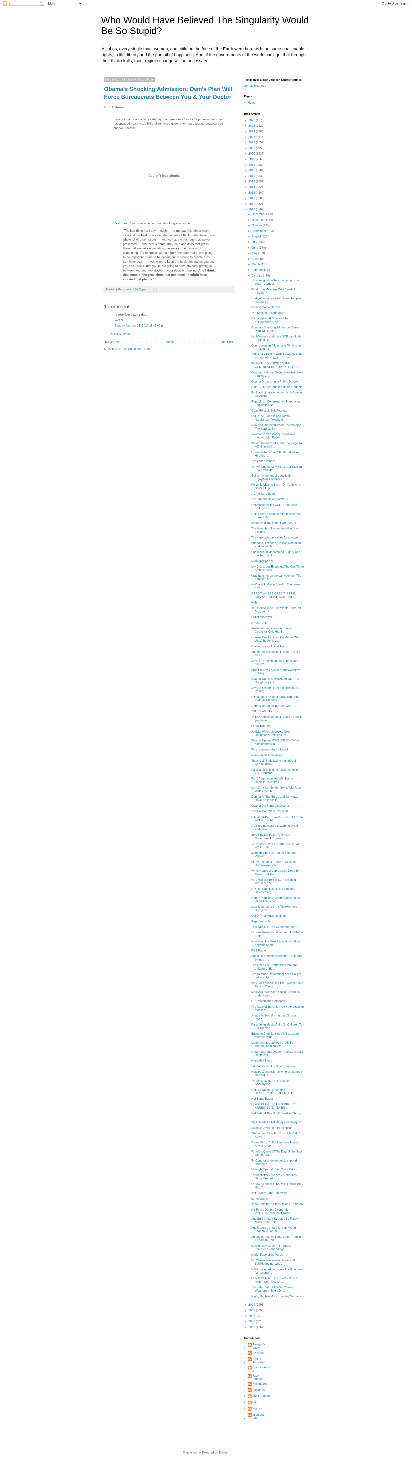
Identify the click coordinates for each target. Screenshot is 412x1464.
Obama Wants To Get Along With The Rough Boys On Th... (275, 680)
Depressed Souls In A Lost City (271, 706)
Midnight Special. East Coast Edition (274, 1169)
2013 (252, 192)
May (255, 253)
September (259, 231)
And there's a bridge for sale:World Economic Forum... (273, 1229)
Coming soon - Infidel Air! (267, 646)
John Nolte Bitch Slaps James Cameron (277, 1204)
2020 (252, 153)
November (259, 219)
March (256, 264)
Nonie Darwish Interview (267, 755)
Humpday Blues (261, 1060)
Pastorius (258, 1390)
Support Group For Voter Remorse (273, 1066)
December (259, 214)
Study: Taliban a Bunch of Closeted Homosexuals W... (274, 863)
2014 (252, 187)
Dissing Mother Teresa (265, 307)
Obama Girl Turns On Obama (270, 805)
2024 (252, 131)
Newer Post (112, 342)
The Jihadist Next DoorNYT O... (271, 499)
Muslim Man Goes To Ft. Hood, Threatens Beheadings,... (271, 1247)
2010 (252, 209)
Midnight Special (262, 561)
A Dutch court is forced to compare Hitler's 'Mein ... (273, 890)
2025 (252, 125)
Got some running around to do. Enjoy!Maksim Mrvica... (271, 477)
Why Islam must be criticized (269, 749)
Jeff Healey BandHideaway (269, 1193)
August (257, 236)
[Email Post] (155, 289)
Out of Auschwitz (262, 617)
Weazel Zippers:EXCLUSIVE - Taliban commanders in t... (275, 742)
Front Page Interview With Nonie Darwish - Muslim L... (272, 780)
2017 (252, 170)
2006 (252, 1321)
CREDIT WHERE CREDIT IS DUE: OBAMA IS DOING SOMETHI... (273, 595)
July (255, 242)
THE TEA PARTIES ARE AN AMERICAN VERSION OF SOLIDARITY (276, 356)
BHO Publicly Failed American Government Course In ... (270, 836)
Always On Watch (259, 1346)
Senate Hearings (255, 85)
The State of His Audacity (267, 313)
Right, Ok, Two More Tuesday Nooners (276, 1296)
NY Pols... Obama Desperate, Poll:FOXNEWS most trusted (271, 1211)
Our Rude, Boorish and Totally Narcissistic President (270, 417)
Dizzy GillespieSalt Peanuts (269, 410)
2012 (252, 198)
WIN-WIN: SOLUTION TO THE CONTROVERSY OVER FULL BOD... (277, 365)
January (257, 275)
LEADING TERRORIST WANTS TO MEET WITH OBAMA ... (274, 1280)
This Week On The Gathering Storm (274, 927)
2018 (252, 164)
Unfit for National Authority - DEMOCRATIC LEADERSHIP (272, 1091)
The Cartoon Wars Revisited (269, 811)
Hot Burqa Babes (262, 1098)
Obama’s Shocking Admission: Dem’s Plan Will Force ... (275, 329)
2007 (252, 1316)
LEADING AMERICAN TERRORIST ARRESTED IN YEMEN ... (274, 1106)
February (258, 270)
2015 (252, 181)
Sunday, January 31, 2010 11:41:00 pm (140, 325)
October (257, 225)
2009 (252, 1304)
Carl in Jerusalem (259, 1360)
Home (170, 342)
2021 (252, 148)
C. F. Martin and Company (268, 1001)
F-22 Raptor (259, 950)
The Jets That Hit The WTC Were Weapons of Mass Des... (272, 1289)
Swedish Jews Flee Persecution (272, 1128)
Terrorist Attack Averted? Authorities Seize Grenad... (274, 1176)
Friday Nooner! (261, 726)
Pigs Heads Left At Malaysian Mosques (276, 1122)
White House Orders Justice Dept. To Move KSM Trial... (275, 872)
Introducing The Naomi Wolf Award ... (275, 522)
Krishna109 (260, 1383)
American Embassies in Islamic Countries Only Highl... (271, 630)
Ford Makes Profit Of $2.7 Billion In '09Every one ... (273, 881)
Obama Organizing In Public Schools (275, 381)
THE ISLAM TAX (261, 711)
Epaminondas (260, 1369)
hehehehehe (259, 1198)
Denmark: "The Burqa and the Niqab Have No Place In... (274, 798)
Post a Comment (120, 334)
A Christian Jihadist (263, 493)
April (255, 259)
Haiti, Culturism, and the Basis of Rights (276, 387)
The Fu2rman (261, 1396)
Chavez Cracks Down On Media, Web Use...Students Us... (275, 639)
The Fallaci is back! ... (265, 461)
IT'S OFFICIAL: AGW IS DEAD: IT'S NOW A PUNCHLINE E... (277, 818)
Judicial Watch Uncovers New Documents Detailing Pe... (270, 733)
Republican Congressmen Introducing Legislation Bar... (276, 403)
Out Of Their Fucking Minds (268, 915)
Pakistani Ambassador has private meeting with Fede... (273, 436)
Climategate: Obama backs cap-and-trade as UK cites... (275, 698)
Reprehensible (261, 921)
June (255, 247)
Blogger (223, 1452)
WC (254, 1402)
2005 (252, 1327)
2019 (252, 159)
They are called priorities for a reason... (276, 537)
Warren (257, 1408)
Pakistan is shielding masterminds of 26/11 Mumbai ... (275, 771)
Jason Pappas (257, 1377)
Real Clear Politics (126, 223)
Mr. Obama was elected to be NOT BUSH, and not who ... (273, 1262)
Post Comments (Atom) (136, 349)
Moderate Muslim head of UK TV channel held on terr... (272, 1044)
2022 (252, 142)
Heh (254, 602)
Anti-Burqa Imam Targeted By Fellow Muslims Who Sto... (275, 1220)
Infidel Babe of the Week (267, 1254)
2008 (252, 1310)
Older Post (226, 342)
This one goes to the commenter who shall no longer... (275, 282)
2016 (252, 176)
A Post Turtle (259, 622)
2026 (252, 120)
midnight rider (258, 1416)
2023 (252, 137)
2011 (252, 204)
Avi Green (258, 1352)
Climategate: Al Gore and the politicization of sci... (269, 320)
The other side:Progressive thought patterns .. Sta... (274, 966)
